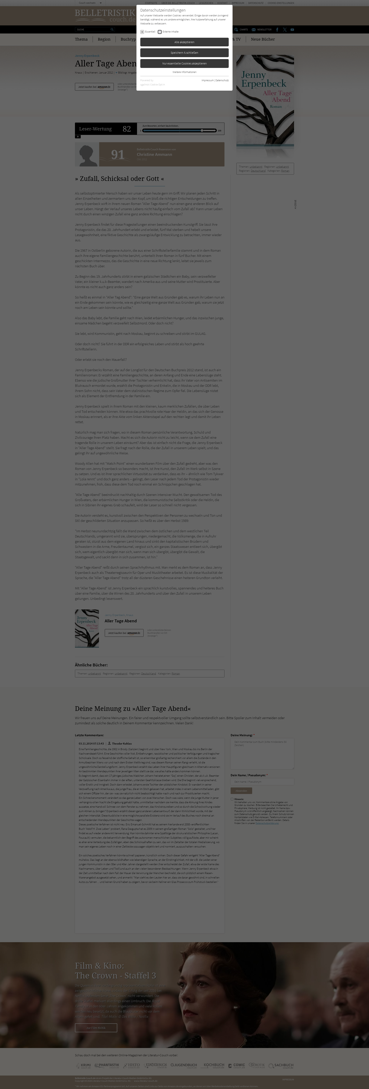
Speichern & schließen (184, 52)
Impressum (208, 80)
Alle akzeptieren (184, 42)
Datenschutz (222, 80)
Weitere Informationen (184, 72)
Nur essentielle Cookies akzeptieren (184, 63)
